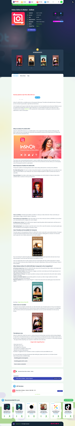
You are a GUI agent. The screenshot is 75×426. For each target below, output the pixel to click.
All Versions (37, 394)
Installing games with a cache (20, 361)
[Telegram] (58, 424)
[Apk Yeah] (15, 2)
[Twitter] (53, 424)
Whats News (23, 75)
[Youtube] (56, 424)
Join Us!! (37, 97)
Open (37, 26)
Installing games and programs (21, 358)
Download (32, 29)
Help (28, 75)
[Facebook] (51, 424)
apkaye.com (18, 423)
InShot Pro (27, 109)
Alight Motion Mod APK (23, 302)
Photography (39, 23)
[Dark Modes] (73, 2)
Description (15, 75)
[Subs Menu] (53, 2)
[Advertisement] (37, 38)
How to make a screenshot (20, 364)
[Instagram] (55, 424)
